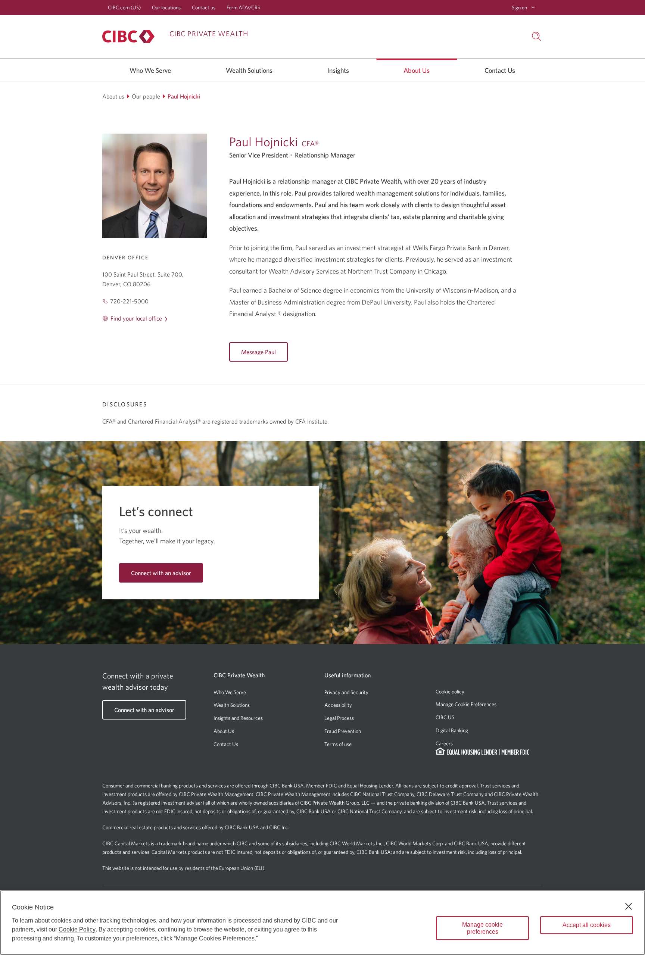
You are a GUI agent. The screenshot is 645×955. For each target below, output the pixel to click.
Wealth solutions (249, 70)
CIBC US (445, 717)
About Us (224, 731)
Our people (146, 96)
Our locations (166, 7)
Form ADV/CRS (243, 7)
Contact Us (226, 744)
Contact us (203, 7)
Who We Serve (230, 692)
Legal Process (339, 718)
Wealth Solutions (232, 705)
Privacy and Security (346, 692)
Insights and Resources (238, 718)
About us (416, 70)
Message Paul (258, 352)
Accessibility (338, 705)
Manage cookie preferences (482, 928)
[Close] (628, 906)
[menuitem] (523, 7)
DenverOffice (125, 257)
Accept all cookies (587, 925)
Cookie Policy (77, 929)
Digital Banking (452, 730)
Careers (444, 743)
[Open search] (537, 37)
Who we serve (150, 70)
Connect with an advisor (161, 573)
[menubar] (523, 7)
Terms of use (338, 744)
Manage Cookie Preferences (466, 704)
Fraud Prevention (342, 731)
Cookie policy (450, 691)
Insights (338, 70)
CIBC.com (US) (124, 7)
